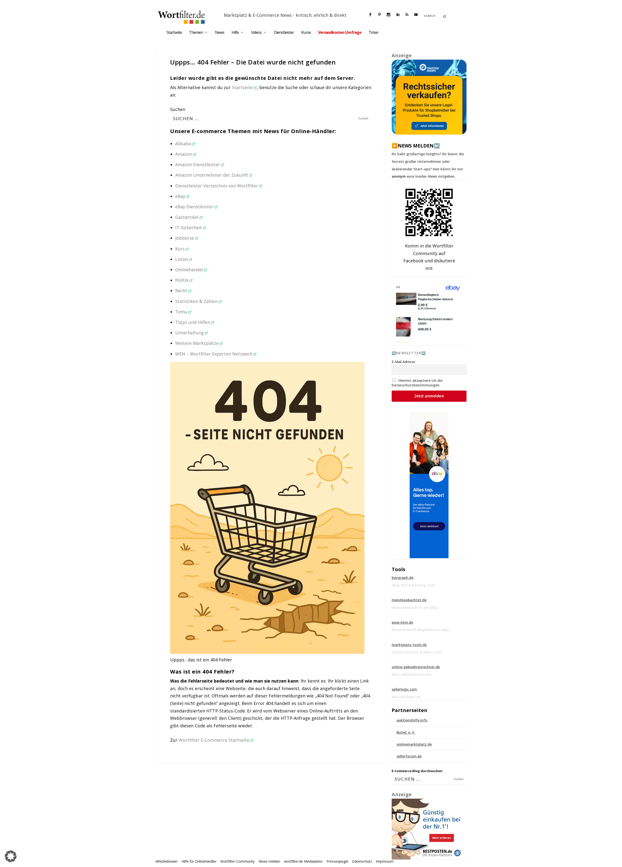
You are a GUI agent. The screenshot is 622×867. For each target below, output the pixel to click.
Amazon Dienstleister (198, 164)
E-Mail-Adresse (403, 361)
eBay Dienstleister (195, 207)
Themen (196, 32)
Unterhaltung (190, 333)
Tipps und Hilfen (193, 322)
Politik (182, 280)
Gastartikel (187, 217)
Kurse (306, 32)
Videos (256, 32)
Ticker (374, 32)
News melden (269, 861)
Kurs (180, 249)
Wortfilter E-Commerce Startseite (215, 740)
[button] (10, 856)
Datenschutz (362, 861)
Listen (182, 259)
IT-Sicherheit (189, 227)
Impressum (385, 861)
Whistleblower (167, 861)
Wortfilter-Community (237, 861)
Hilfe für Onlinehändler (198, 861)
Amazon (184, 154)
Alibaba (183, 143)
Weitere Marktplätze (197, 343)
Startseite (174, 32)
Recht (181, 290)
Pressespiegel (337, 861)
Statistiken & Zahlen (197, 301)
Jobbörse (185, 238)
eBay (180, 196)
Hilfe (235, 32)
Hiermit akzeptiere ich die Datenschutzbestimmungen (417, 382)
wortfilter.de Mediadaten (303, 861)
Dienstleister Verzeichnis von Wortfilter (217, 186)
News (219, 32)
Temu (182, 312)
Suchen (177, 109)
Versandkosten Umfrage (339, 32)
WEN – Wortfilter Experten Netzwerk (214, 354)
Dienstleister (284, 32)
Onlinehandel (189, 270)
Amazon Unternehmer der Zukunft (212, 175)
